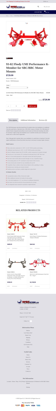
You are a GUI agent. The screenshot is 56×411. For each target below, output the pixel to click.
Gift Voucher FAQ (28, 344)
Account (28, 366)
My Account (47, 6)
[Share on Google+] (16, 110)
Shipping (28, 337)
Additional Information (28, 120)
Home (7, 15)
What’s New (28, 359)
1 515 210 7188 (38, 12)
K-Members (27, 195)
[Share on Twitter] (14, 110)
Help (28, 347)
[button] (26, 23)
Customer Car (28, 364)
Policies (28, 330)
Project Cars (28, 335)
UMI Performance (14, 81)
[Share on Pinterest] (20, 110)
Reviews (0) (43, 120)
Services (28, 362)
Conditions (28, 342)
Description (13, 120)
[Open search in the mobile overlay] (38, 6)
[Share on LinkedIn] (18, 110)
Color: (8, 85)
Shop (11, 15)
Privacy (28, 340)
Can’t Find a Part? (28, 333)
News (28, 369)
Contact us (28, 371)
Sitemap (28, 387)
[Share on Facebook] (12, 110)
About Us (28, 357)
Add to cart (32, 106)
